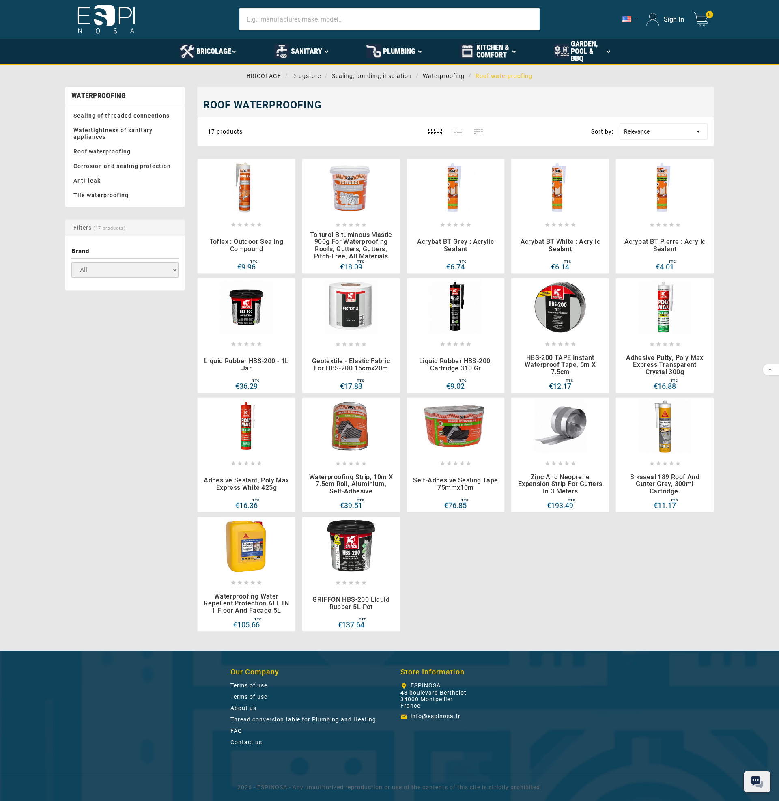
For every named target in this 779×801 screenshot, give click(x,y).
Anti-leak (87, 180)
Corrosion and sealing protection (122, 166)
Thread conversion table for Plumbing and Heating (303, 719)
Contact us (246, 742)
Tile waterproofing (101, 195)
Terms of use (248, 685)
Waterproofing (98, 95)
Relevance (663, 131)
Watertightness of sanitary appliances (113, 133)
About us (243, 708)
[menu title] (143, 50)
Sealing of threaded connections (121, 115)
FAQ (236, 731)
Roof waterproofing (102, 151)
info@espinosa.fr (436, 716)
